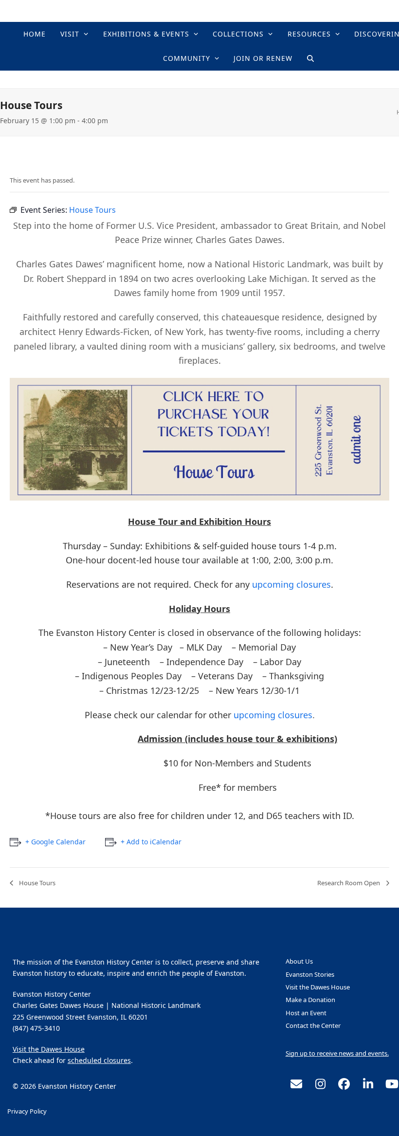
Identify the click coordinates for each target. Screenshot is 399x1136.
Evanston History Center (238, 79)
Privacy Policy (27, 1111)
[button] (310, 58)
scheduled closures (99, 1060)
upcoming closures (291, 584)
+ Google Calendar (55, 841)
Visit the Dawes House (49, 1049)
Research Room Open (349, 882)
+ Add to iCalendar (151, 841)
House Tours (36, 882)
